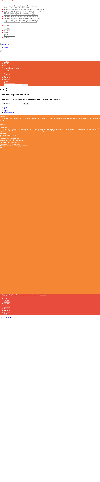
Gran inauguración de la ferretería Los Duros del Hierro (21, 15)
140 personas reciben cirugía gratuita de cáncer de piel (20, 6)
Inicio (5, 107)
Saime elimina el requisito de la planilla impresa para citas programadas (26, 9)
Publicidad (7, 302)
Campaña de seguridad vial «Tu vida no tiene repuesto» (21, 16)
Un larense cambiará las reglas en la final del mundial (20, 22)
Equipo (6, 111)
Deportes (8, 67)
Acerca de (7, 109)
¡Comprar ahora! (9, 112)
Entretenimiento (11, 69)
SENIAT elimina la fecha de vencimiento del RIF (19, 13)
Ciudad (7, 71)
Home (6, 62)
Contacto (6, 303)
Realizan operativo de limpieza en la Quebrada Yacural (21, 20)
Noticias (7, 63)
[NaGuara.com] (5, 44)
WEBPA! (43, 295)
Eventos (7, 65)
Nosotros (6, 300)
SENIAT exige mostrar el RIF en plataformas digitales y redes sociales (25, 11)
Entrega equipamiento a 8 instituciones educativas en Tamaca (23, 18)
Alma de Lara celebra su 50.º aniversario (16, 8)
